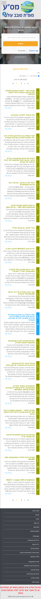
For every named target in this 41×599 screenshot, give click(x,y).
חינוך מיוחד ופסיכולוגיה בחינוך (29, 552)
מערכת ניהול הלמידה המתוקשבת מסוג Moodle (20, 458)
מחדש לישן (33, 76)
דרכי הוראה (35, 544)
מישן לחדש (22, 76)
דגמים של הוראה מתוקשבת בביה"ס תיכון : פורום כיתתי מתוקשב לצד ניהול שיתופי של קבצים (19, 160)
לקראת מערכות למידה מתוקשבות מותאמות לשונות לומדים (21, 342)
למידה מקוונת (35, 557)
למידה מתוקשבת (34, 562)
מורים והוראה (35, 570)
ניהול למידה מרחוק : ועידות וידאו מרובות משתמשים (22, 183)
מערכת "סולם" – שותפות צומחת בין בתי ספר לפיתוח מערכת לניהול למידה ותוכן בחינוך (19, 412)
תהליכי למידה (35, 578)
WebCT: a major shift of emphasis (20, 480)
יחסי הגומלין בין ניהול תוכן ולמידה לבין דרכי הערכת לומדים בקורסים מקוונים (19, 137)
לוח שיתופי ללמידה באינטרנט (23, 115)
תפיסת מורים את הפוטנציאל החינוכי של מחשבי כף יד (20, 435)
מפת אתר (36, 527)
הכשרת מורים (35, 548)
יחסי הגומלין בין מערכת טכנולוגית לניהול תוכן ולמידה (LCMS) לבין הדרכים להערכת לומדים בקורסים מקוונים (21, 317)
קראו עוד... (7, 108)
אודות (37, 515)
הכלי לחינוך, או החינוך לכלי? (23, 228)
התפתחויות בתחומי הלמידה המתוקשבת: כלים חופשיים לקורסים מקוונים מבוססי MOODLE (20, 388)
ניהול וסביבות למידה (33, 574)
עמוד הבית (36, 511)
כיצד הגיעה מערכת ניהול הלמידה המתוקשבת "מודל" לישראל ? (22, 270)
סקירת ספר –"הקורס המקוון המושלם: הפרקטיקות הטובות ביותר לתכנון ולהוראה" (20, 92)
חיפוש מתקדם (20, 57)
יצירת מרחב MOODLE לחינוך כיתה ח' (20, 248)
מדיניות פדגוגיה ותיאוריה (31, 566)
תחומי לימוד (35, 582)
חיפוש (20, 43)
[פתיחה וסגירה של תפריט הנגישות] (4, 14)
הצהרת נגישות (34, 531)
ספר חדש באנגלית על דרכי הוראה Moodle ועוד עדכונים (21, 293)
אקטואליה (36, 536)
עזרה (37, 519)
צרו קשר (36, 523)
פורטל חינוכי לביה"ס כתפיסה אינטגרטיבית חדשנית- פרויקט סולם (20, 364)
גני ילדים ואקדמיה (33, 540)
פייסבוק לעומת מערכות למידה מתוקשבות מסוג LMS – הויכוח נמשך (20, 206)
